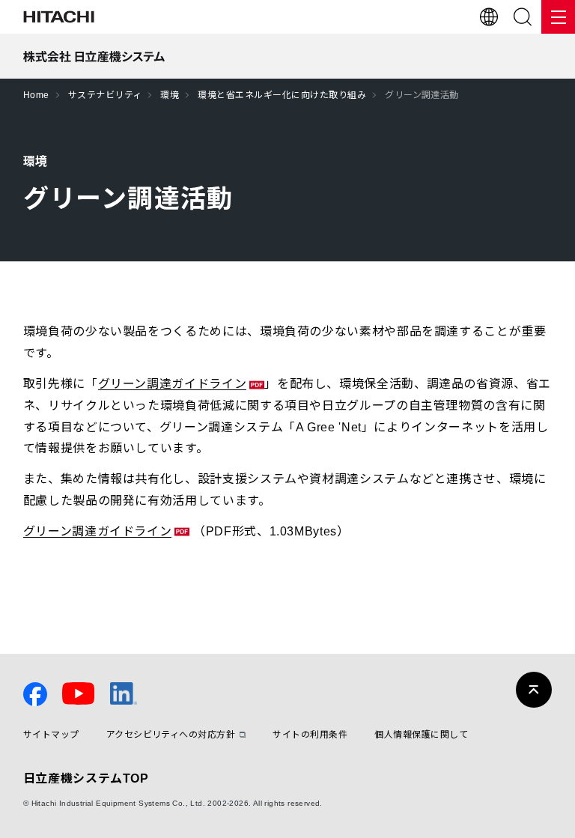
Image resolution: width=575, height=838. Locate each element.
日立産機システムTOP (86, 778)
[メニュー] (558, 17)
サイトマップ (51, 735)
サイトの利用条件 (310, 735)
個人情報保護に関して (421, 735)
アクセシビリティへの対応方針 (171, 735)
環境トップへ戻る (266, 593)
